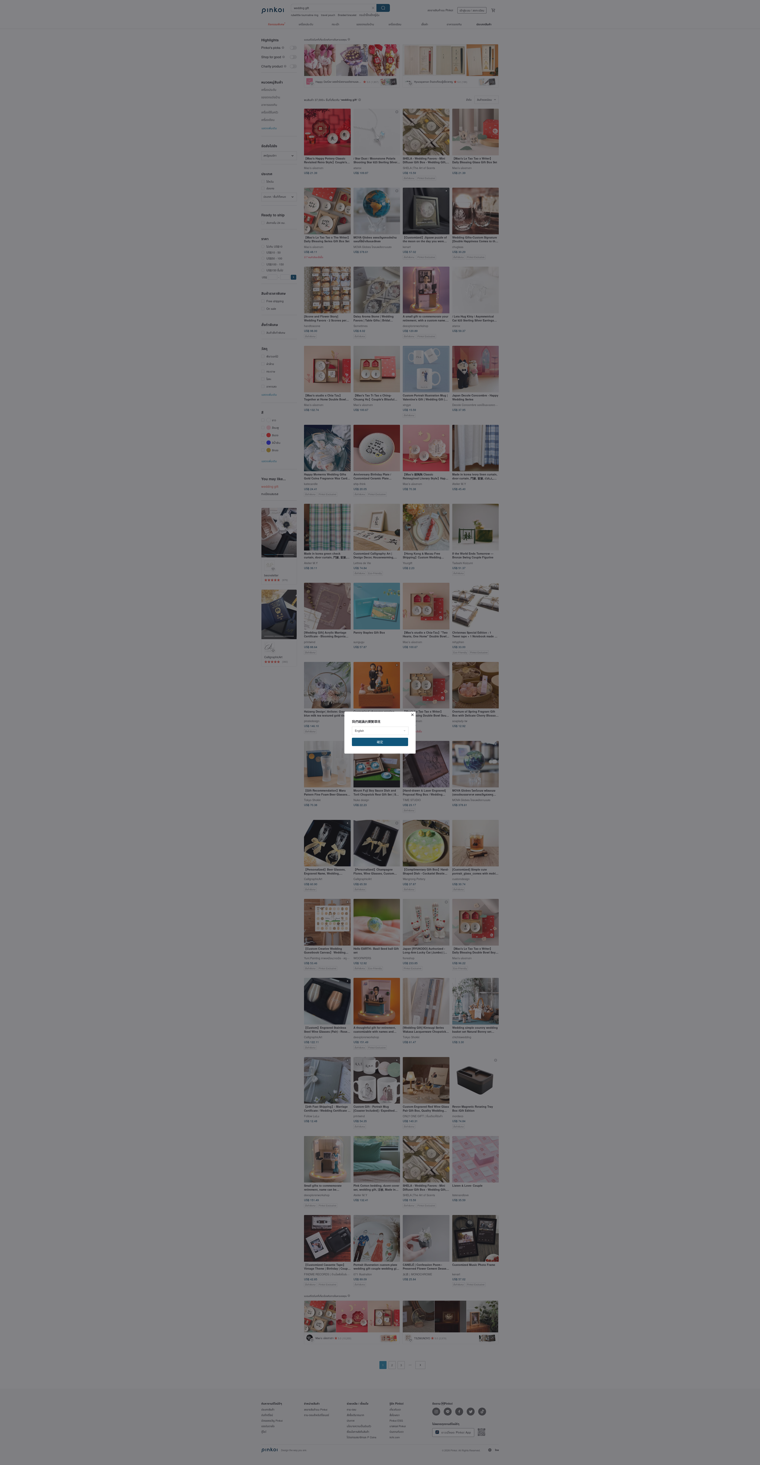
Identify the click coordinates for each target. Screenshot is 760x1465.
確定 (380, 742)
